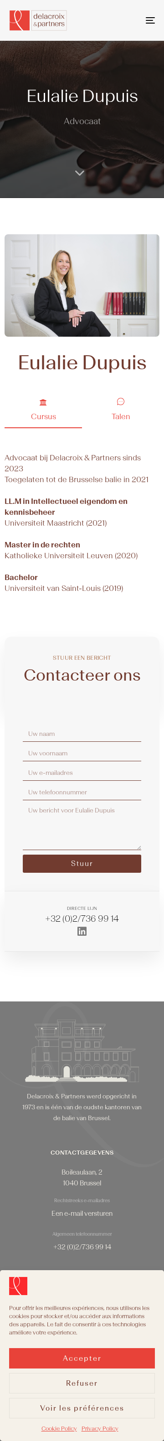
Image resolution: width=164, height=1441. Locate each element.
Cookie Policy (59, 1428)
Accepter (82, 1358)
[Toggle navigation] (130, 20)
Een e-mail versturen (82, 1213)
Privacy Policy (100, 1428)
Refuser (82, 1383)
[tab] (43, 412)
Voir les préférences (82, 1408)
